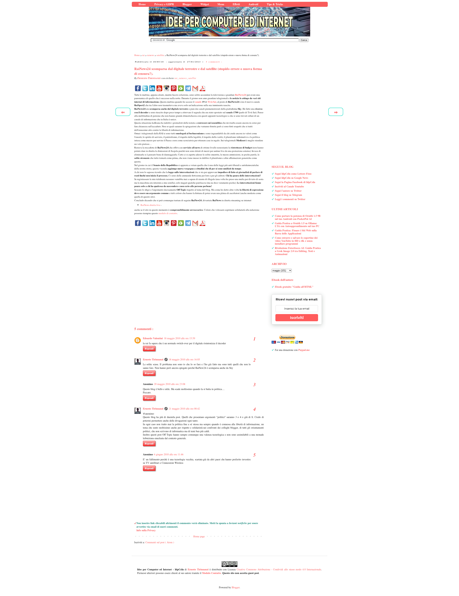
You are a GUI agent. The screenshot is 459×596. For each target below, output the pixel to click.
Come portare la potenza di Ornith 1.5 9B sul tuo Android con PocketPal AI (297, 217)
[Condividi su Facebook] (138, 88)
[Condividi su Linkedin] (152, 88)
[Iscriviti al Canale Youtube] (159, 88)
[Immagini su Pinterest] (174, 88)
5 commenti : (214, 61)
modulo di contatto (167, 213)
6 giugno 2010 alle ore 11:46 (168, 454)
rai (176, 78)
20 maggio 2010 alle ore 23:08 (169, 384)
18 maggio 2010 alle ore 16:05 (184, 359)
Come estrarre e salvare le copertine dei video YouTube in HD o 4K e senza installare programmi (296, 241)
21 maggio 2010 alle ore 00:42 (184, 408)
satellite (192, 78)
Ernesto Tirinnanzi (153, 359)
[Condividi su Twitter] (145, 88)
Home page (199, 536)
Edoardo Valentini (153, 338)
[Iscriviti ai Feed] (181, 88)
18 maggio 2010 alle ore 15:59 (179, 338)
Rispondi (149, 348)
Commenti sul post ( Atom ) (159, 542)
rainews (183, 78)
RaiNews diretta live (150, 205)
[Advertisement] (199, 270)
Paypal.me (304, 350)
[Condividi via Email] (195, 88)
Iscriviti (297, 317)
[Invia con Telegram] (188, 88)
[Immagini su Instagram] (166, 88)
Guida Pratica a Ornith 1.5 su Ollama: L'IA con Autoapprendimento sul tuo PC (297, 224)
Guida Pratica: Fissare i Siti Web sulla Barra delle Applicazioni (296, 231)
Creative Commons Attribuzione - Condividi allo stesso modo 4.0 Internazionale (279, 569)
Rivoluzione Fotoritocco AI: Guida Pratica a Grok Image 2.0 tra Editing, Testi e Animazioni (298, 251)
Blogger (236, 587)
